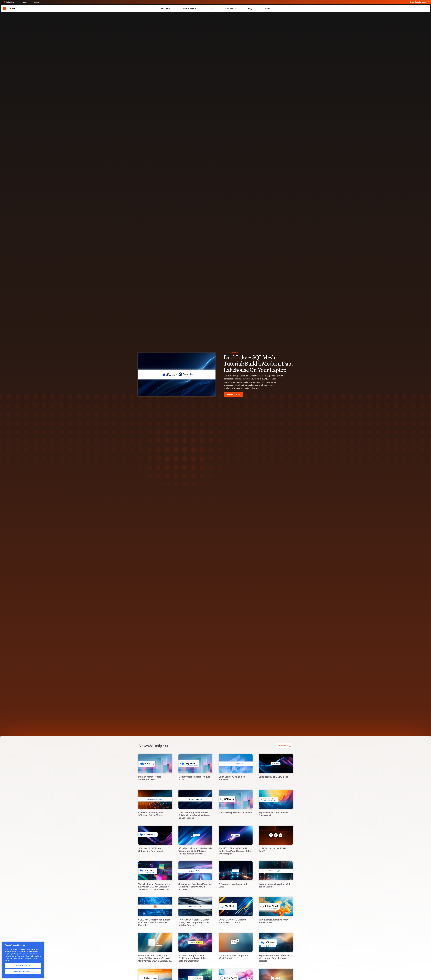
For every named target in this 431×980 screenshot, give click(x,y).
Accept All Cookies (23, 965)
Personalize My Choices (22, 971)
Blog (250, 8)
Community (230, 8)
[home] (9, 8)
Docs (211, 8)
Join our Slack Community (418, 2)
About (267, 8)
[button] (166, 8)
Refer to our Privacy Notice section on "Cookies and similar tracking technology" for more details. (23, 958)
